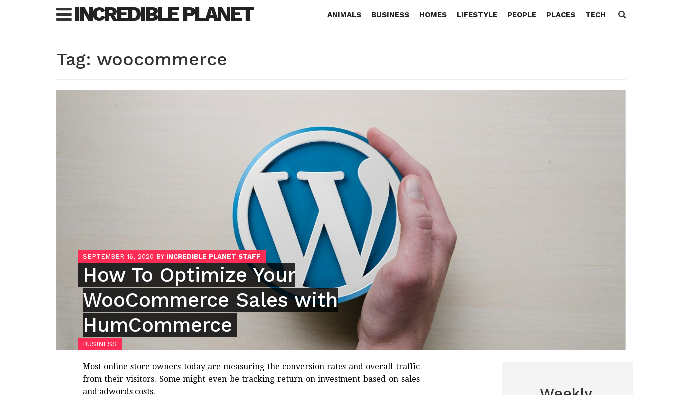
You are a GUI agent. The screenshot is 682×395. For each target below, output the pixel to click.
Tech (595, 14)
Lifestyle (477, 14)
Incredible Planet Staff (213, 256)
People (521, 14)
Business (390, 14)
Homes (433, 14)
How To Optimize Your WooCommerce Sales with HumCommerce (210, 300)
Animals (344, 14)
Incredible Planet (163, 14)
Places (560, 14)
